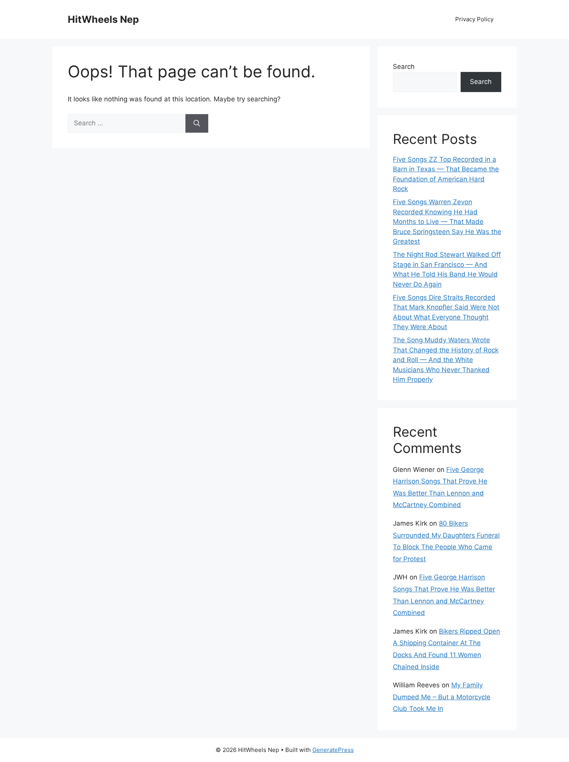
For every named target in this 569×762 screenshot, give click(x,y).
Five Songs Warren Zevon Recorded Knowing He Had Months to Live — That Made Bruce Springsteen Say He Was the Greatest (447, 221)
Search (404, 66)
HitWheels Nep (103, 19)
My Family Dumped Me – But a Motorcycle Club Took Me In (441, 696)
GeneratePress (333, 749)
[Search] (196, 123)
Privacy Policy (474, 19)
